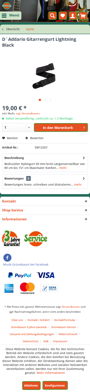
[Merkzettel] (63, 15)
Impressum (60, 341)
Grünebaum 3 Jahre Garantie (29, 327)
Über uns (17, 320)
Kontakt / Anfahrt (39, 320)
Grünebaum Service (63, 327)
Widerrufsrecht (68, 334)
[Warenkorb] (83, 15)
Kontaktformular (64, 320)
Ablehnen (31, 385)
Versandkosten (71, 306)
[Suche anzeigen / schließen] (52, 15)
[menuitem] (10, 15)
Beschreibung (14, 158)
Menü (14, 15)
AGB (45, 341)
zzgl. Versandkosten (28, 113)
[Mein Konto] (73, 15)
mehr (62, 168)
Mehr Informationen (51, 373)
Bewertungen (14, 178)
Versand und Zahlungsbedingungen (32, 334)
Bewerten (36, 138)
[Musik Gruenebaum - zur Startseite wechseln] (6, 5)
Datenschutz (31, 341)
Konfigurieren (55, 385)
